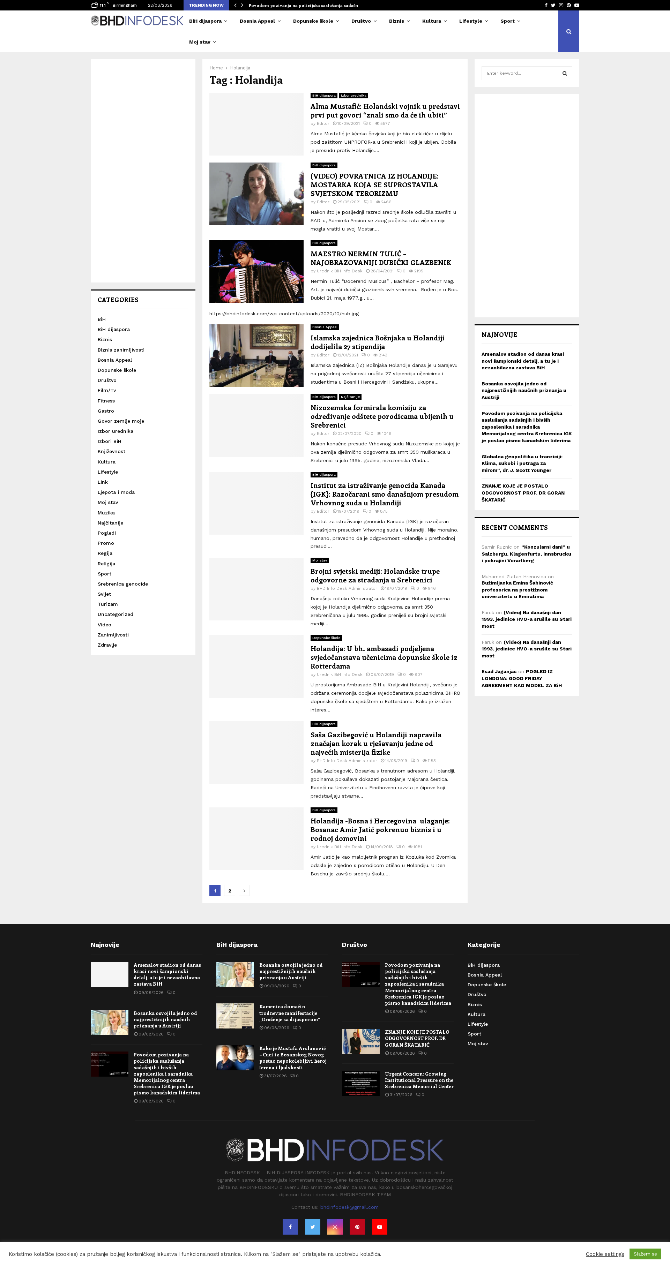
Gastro (106, 411)
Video (104, 624)
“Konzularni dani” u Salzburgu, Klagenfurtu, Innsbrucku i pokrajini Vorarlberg (526, 553)
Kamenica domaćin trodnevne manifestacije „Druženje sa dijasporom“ (289, 1012)
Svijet (104, 594)
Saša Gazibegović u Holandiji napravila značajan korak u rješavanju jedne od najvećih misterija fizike (376, 743)
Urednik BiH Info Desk (340, 271)
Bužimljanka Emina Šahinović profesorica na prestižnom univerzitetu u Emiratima (517, 589)
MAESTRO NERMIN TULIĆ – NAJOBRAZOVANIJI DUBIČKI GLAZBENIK (381, 258)
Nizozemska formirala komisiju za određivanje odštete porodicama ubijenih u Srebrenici (382, 415)
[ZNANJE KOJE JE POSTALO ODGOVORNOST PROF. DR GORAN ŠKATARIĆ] (361, 1041)
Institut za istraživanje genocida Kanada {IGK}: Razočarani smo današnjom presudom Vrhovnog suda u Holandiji (385, 493)
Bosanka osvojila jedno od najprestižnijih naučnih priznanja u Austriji (524, 390)
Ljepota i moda (116, 492)
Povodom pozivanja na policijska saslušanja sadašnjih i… (309, 5)
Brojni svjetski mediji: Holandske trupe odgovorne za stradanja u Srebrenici (375, 575)
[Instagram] (335, 1227)
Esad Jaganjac (499, 671)
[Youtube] (379, 1227)
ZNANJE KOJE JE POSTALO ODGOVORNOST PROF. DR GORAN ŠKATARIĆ (523, 492)
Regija (105, 553)
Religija (106, 563)
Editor (323, 123)
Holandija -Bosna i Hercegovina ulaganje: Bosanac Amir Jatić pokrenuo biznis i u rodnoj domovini (380, 829)
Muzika (106, 512)
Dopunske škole (313, 21)
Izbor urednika (353, 95)
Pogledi (107, 533)
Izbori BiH (109, 441)
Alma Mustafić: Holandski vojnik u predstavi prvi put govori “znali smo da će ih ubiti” (385, 110)
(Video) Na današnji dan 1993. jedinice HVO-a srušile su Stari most (527, 619)
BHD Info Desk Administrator (347, 588)
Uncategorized (115, 614)
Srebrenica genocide (123, 584)
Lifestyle (470, 21)
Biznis (396, 21)
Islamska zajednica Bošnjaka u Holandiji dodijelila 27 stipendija (378, 342)
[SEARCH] (564, 73)
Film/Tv (107, 390)
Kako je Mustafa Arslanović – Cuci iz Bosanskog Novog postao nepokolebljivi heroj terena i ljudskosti (293, 1058)
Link (103, 482)
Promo (106, 543)
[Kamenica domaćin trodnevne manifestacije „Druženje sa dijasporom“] (235, 1015)
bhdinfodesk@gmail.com (349, 1207)
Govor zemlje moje (121, 421)
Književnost (111, 451)
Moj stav (199, 42)
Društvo (361, 21)
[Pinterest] (357, 1227)
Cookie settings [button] (605, 1254)
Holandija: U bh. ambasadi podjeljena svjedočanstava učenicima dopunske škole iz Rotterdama (384, 656)
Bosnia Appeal (257, 21)
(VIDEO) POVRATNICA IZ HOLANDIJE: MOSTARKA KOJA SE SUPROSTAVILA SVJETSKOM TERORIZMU (375, 184)
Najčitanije (350, 397)
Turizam (108, 604)
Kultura (431, 21)
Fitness (106, 401)
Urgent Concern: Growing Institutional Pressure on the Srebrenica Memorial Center (419, 1080)
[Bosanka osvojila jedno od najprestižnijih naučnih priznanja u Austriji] (109, 1022)
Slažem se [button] (645, 1254)
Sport (507, 21)
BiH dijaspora (205, 21)
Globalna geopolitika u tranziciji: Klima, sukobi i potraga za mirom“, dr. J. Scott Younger (522, 463)
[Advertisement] (143, 171)
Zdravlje (107, 645)
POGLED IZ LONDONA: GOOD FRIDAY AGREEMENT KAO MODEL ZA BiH (522, 678)
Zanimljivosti (113, 635)
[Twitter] (312, 1227)
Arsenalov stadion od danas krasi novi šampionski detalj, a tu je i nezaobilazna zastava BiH (523, 360)
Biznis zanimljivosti (121, 350)
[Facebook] (290, 1227)
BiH (102, 319)
